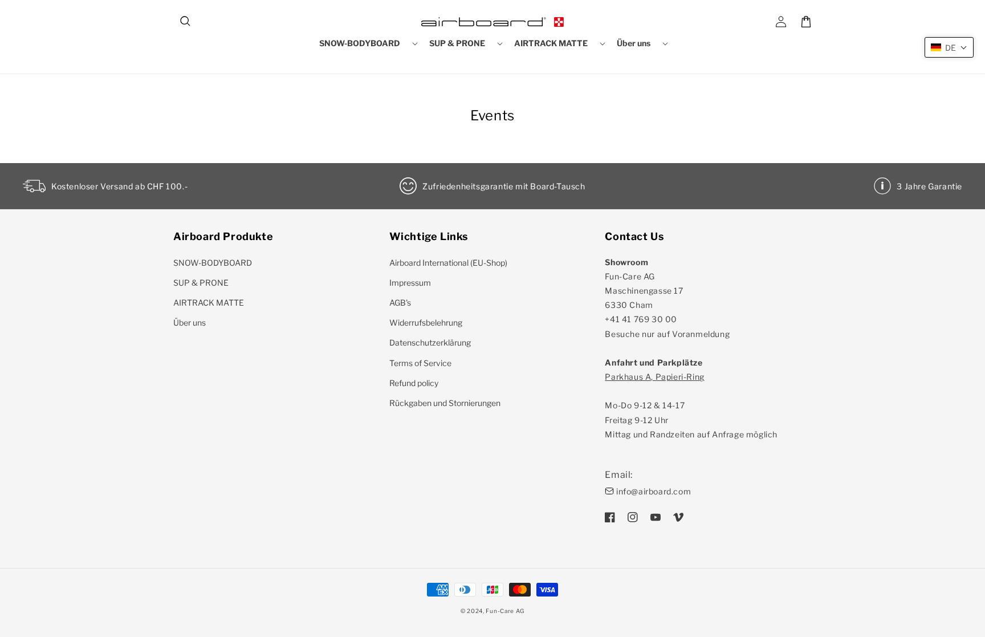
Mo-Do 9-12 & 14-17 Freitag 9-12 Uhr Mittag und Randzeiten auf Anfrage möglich (691, 405)
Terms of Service (420, 363)
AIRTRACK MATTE (208, 302)
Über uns (189, 322)
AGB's (400, 302)
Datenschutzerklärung (430, 342)
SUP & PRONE (201, 282)
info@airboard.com (653, 491)
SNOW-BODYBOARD (212, 262)
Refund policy (413, 383)
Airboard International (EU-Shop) (448, 262)
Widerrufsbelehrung (425, 322)
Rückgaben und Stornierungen (444, 403)
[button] (185, 21)
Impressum (410, 282)
